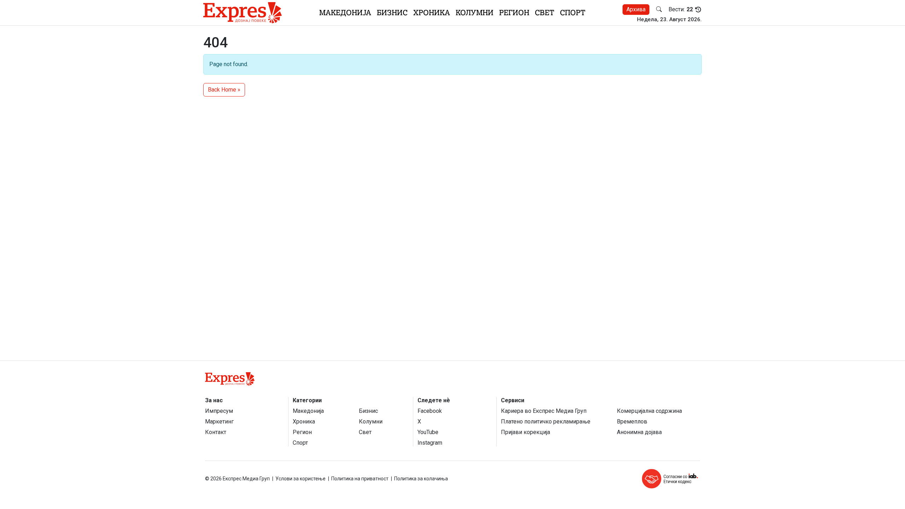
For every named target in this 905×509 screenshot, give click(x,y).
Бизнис (392, 12)
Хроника (431, 12)
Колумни (475, 12)
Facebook (430, 411)
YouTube (428, 432)
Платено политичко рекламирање (545, 421)
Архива (636, 9)
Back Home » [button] (224, 89)
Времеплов (632, 421)
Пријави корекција (525, 432)
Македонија (345, 12)
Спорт (572, 12)
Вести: (680, 9)
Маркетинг (219, 421)
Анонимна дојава (639, 432)
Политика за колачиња (421, 478)
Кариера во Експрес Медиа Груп (543, 411)
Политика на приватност (360, 478)
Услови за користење (300, 478)
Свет (544, 12)
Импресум (219, 411)
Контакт (215, 432)
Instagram (430, 442)
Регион (514, 12)
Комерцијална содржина (649, 411)
